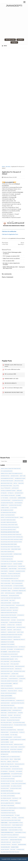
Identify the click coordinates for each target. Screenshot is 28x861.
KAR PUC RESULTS (17, 629)
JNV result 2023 (11, 624)
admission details (5, 475)
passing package (5, 717)
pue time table (13, 734)
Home (3, 166)
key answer (10, 649)
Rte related (12, 771)
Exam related (4, 568)
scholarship (19, 771)
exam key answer (17, 563)
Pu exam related (14, 732)
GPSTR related (4, 595)
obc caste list (17, 715)
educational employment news (9, 544)
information (20, 615)
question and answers (6, 737)
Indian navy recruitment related (9, 612)
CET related (4, 493)
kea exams (3, 649)
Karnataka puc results (6, 639)
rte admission (4, 771)
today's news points (6, 825)
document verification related (8, 522)
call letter (16, 485)
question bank (17, 737)
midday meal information (7, 688)
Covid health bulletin (17, 500)
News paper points (16, 710)
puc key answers (5, 734)
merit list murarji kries (6, 685)
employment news (16, 549)
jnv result (3, 624)
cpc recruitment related (7, 502)
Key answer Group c (19, 649)
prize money (20, 729)
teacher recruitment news (7, 810)
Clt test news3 (4, 497)
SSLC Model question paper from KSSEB (10, 793)
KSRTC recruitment (5, 673)
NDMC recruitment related (7, 705)
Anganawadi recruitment (7, 478)
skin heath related (5, 783)
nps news (20, 712)
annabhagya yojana (20, 478)
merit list (15, 683)
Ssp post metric (4, 800)
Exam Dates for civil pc (6, 563)
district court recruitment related (10, 517)
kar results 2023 (12, 632)
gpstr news (19, 593)
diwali (21, 517)
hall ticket (12, 600)
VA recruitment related (16, 839)
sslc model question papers (8, 795)
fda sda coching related (14, 573)
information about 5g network (9, 617)
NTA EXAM (10, 715)
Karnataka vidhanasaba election (9, 646)
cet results (10, 493)
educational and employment (8, 529)
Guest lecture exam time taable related (11, 598)
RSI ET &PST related (14, 766)
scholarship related (6, 776)
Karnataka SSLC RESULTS (19, 639)
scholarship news (5, 773)
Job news (8, 166)
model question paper (6, 695)
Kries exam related (19, 666)
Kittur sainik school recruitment (9, 654)
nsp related (4, 715)
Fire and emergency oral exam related (10, 576)
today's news (4, 822)
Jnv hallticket (4, 622)
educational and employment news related (12, 536)
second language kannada (7, 778)
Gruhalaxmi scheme (14, 595)
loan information (13, 678)
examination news (20, 571)
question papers (5, 742)
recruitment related (16, 751)
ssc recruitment (5, 788)
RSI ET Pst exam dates (6, 768)
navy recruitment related (17, 703)
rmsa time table (5, 766)
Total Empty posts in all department (10, 834)
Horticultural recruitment (8, 605)
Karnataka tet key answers (7, 644)
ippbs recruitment (5, 620)
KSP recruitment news (19, 671)
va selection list (16, 842)
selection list (19, 781)
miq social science (12, 690)
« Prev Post (5, 244)
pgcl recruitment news (19, 722)
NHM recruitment (12, 712)
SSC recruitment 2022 (8, 260)
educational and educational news (10, 527)
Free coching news (5, 583)
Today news (21, 817)
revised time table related (7, 764)
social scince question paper (18, 783)
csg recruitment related (15, 505)
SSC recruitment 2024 (10, 374)
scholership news (16, 776)
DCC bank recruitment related (8, 512)
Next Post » (21, 244)
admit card (22, 475)
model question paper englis (8, 698)
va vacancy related (5, 844)
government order (6, 590)
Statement (17, 803)
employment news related (7, 551)
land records (14, 673)
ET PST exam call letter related (8, 561)
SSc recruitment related (7, 790)
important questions (6, 610)
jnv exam (13, 620)
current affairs (5, 507)
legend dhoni (20, 676)
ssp (20, 798)
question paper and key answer (17, 739)
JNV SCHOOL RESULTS (10, 383)
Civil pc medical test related (8, 495)
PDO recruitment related (13, 720)
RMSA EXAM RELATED (19, 764)
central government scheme (8, 490)
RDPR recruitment (18, 744)
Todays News (4, 830)
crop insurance (18, 502)
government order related (19, 590)
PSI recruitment (5, 732)
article (15, 483)
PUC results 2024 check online (12, 369)
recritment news (5, 747)
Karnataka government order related (10, 637)
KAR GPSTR (9, 629)
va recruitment (5, 839)
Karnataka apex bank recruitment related (11, 634)
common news (21, 497)
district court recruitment (8, 515)
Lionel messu (4, 678)
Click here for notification (9, 231)
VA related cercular (6, 842)
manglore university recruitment (9, 681)
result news (17, 759)
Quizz (11, 742)
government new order (19, 588)
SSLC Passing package (6, 798)
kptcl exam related (15, 661)
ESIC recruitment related (7, 556)
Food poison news (5, 580)
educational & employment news (9, 524)
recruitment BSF (5, 749)
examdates (11, 571)
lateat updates (4, 676)
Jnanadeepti (14, 5)
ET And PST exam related (7, 559)
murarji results (20, 700)
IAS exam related (20, 605)
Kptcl (16, 659)
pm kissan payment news (20, 724)
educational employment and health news (11, 539)
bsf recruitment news (6, 485)
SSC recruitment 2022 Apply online (13, 387)
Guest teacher (4, 600)
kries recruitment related (7, 668)
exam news (3, 566)
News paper (20, 707)
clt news (18, 495)
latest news (12, 676)
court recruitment (6, 500)
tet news (17, 815)
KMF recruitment (5, 656)
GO (25, 461)
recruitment (22, 747)
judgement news (11, 627)
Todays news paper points (7, 832)
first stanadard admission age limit (9, 578)
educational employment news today (10, 546)
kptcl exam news (5, 661)
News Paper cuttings (6, 710)
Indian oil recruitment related (8, 615)
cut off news (13, 507)
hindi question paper (6, 602)
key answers (4, 651)
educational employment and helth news (11, 541)
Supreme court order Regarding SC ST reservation (13, 808)
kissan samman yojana (14, 651)
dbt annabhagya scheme (7, 510)
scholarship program (16, 773)
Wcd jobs (12, 849)
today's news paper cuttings (16, 822)
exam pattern (21, 566)
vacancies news (22, 844)
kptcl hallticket (15, 664)
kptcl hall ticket (5, 664)
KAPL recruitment (20, 627)
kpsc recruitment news (16, 656)
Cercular (19, 490)
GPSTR (2, 593)
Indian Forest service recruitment (11, 258)
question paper (4, 739)
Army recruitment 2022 (6, 483)
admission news (15, 475)
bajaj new (21, 483)
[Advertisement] (14, 22)
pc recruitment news (15, 717)
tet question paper (5, 817)
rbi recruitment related (7, 744)
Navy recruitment (5, 703)
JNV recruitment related (15, 622)
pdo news (3, 720)
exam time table (13, 568)
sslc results (15, 798)
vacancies (14, 844)
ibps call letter (4, 607)
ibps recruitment (14, 607)
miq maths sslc (18, 688)
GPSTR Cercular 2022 (10, 593)
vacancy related (5, 849)
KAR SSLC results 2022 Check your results (13, 365)
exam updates (4, 571)
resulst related (5, 759)
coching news (12, 497)
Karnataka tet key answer (7, 642)
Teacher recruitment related (8, 812)
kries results (18, 668)
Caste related (15, 488)
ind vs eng (15, 610)
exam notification (12, 566)
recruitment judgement (16, 749)
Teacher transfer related (7, 815)
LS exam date (22, 678)
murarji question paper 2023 (8, 700)
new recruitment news (6, 707)
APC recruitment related (7, 480)
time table (14, 817)
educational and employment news (10, 532)
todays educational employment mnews (11, 827)
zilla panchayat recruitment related (10, 852)
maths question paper (6, 683)
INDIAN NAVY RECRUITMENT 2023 (14, 392)
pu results (21, 732)
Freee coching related (6, 585)
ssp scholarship (13, 800)
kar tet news (20, 632)
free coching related (17, 583)
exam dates (20, 561)
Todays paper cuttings (20, 832)
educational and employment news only (11, 534)
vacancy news (14, 847)
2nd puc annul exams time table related (11, 468)
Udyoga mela (22, 837)
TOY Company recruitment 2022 (11, 256)
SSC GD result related (16, 786)
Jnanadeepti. (14, 859)
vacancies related (5, 847)
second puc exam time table (8, 781)
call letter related (5, 488)
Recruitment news (5, 751)
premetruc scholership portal (8, 729)
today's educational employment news (10, 820)
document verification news (8, 519)
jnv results (18, 624)
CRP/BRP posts (4, 505)
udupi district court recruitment (9, 837)
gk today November (18, 585)
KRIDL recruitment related (7, 666)
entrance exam (17, 554)
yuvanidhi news (20, 849)
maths (20, 681)
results (9, 761)
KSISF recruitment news (7, 671)
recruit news (14, 747)
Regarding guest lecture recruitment (10, 756)
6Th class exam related (6, 471)
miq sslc (20, 690)
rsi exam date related (17, 768)
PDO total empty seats (6, 722)
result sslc (3, 761)
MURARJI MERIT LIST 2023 (11, 378)
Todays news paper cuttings (15, 830)
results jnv (15, 761)
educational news (5, 549)
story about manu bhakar (7, 805)
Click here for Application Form (10, 234)
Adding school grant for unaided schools (11, 473)
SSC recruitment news (15, 788)
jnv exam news (20, 620)
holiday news (15, 602)
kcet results (22, 646)
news (15, 707)
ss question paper (5, 786)
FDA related (4, 573)
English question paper (6, 554)
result (11, 759)
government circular (6, 588)
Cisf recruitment (19, 493)
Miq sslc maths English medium (8, 693)
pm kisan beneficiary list (7, 724)
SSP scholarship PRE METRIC (7, 803)
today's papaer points (17, 825)
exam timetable (22, 568)
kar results (3, 632)
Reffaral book (4, 754)
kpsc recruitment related (7, 659)
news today (4, 712)
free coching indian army (17, 580)
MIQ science (4, 690)
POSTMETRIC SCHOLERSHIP (7, 727)
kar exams (3, 629)
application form (18, 480)
